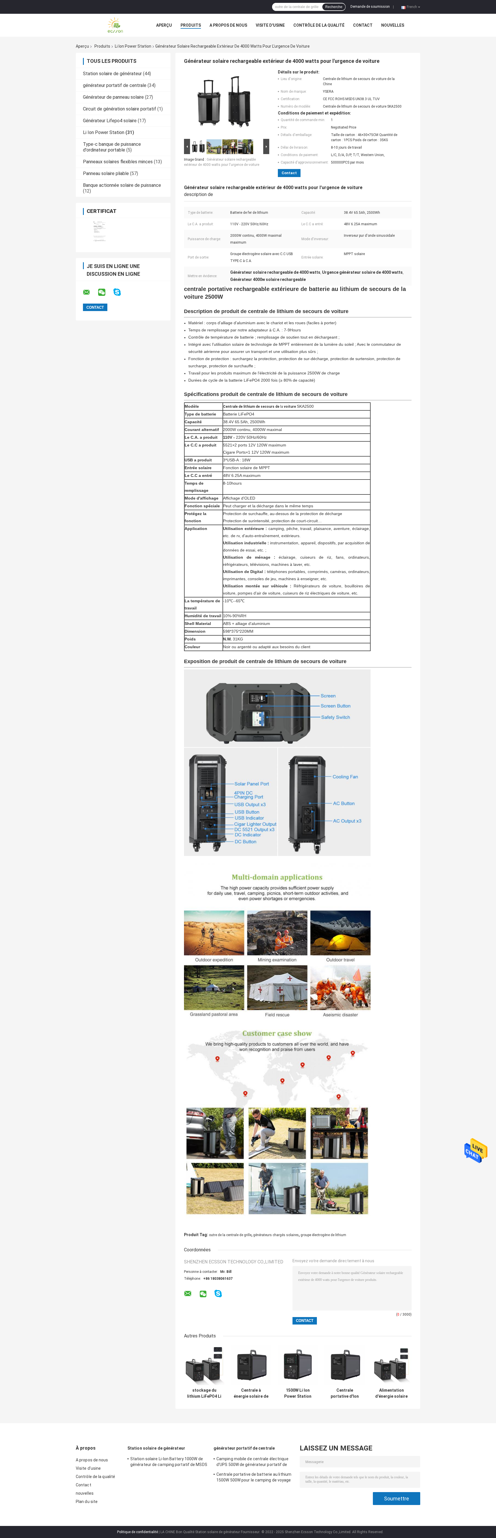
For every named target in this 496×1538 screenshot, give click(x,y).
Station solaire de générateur (112, 73)
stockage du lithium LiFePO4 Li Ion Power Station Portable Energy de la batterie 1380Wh (204, 1393)
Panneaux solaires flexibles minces (118, 161)
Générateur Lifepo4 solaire (110, 120)
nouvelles (392, 25)
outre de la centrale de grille (230, 1235)
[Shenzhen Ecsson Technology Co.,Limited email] (90, 292)
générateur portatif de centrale (114, 85)
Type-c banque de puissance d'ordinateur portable (112, 147)
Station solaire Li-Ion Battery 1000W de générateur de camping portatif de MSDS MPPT (168, 1463)
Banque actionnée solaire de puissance (122, 185)
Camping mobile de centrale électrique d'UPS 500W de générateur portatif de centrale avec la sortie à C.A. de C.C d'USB (255, 1463)
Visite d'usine (270, 25)
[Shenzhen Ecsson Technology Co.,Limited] (107, 25)
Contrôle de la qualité (318, 25)
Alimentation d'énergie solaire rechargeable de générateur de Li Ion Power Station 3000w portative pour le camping (391, 1393)
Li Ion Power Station (133, 46)
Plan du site (87, 1501)
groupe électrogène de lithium (323, 1235)
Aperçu (164, 25)
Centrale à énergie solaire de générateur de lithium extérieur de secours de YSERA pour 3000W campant (251, 1393)
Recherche (333, 7)
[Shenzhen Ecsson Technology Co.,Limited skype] (120, 292)
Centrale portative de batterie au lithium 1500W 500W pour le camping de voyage (253, 1477)
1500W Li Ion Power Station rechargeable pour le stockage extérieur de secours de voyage (298, 1393)
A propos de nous (228, 25)
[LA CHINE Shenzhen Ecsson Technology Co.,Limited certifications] (99, 231)
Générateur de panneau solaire (113, 97)
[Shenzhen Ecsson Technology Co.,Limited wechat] (105, 292)
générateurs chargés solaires (276, 1235)
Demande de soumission (370, 7)
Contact (363, 25)
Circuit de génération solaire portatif (119, 109)
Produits (191, 25)
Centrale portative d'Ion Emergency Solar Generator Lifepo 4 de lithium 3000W (344, 1393)
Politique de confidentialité (137, 1532)
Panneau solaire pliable (106, 173)
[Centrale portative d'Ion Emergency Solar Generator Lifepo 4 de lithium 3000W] (344, 1365)
